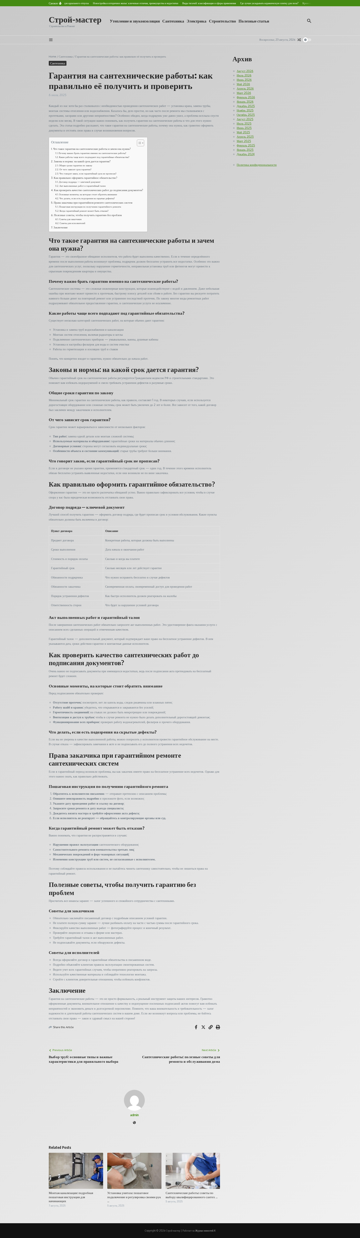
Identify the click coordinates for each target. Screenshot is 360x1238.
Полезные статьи (254, 20)
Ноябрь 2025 (245, 110)
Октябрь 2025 (246, 114)
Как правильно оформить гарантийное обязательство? (85, 177)
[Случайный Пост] (299, 39)
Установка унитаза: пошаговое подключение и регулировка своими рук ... (134, 1197)
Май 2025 (243, 132)
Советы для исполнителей (72, 223)
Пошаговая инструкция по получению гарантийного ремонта (90, 206)
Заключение (61, 227)
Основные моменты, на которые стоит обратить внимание (88, 194)
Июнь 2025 (244, 128)
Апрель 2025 (245, 136)
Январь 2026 (245, 101)
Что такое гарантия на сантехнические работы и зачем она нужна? (92, 148)
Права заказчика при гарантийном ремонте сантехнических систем (93, 202)
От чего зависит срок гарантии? (75, 169)
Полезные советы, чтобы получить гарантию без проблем (88, 215)
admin (134, 1115)
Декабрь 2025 (246, 106)
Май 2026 (243, 84)
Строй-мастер (75, 19)
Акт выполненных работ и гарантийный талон (82, 185)
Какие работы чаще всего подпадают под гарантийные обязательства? (94, 157)
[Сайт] (134, 1123)
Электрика (196, 20)
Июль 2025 (244, 123)
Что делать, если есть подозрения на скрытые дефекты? (87, 198)
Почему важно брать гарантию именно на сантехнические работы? (92, 153)
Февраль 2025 (246, 145)
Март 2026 (244, 93)
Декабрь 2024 (246, 154)
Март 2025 (244, 141)
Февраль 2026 (246, 97)
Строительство (222, 20)
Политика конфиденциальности (257, 164)
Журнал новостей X (205, 1230)
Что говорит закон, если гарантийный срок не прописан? (87, 173)
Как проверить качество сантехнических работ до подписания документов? (98, 190)
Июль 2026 (244, 75)
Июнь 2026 (244, 79)
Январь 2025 (245, 149)
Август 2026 (245, 71)
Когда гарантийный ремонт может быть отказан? (84, 210)
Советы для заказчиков (70, 219)
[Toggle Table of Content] (138, 142)
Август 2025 (245, 119)
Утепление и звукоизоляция (135, 20)
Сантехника (173, 20)
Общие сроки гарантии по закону (75, 165)
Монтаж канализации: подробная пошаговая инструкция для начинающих (71, 1197)
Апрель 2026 (245, 88)
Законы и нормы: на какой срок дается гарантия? (82, 161)
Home (52, 56)
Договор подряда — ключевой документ (79, 181)
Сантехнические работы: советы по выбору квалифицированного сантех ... (192, 1195)
